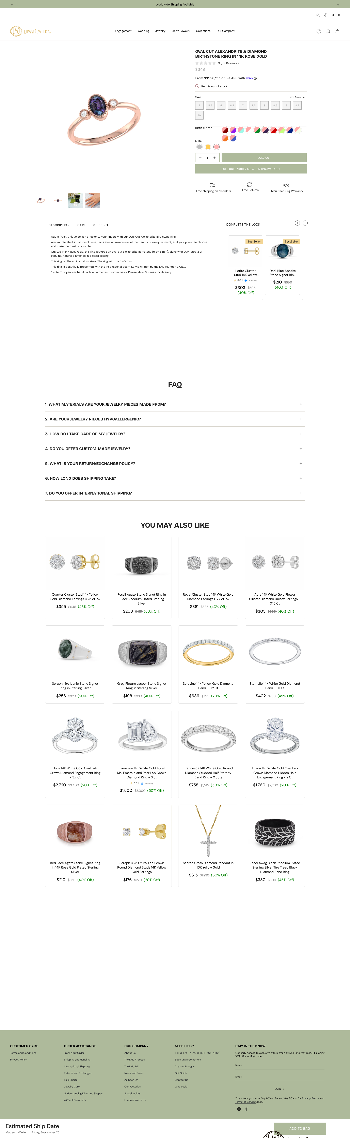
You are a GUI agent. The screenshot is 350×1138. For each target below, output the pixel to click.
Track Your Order (74, 1053)
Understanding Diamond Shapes (83, 1093)
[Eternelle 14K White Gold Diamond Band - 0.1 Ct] (275, 652)
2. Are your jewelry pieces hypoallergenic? (93, 419)
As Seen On (131, 1080)
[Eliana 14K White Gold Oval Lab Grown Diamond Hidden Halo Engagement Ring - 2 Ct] (275, 737)
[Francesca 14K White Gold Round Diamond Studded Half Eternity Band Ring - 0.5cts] (208, 737)
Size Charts (71, 1080)
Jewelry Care (72, 1086)
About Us (130, 1053)
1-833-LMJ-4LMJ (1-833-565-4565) (197, 1053)
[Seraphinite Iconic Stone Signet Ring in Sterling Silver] (75, 652)
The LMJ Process (134, 1059)
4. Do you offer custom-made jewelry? (87, 448)
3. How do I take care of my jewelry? (85, 433)
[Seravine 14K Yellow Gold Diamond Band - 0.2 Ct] (208, 652)
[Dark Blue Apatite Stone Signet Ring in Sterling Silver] (282, 251)
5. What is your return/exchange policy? (90, 463)
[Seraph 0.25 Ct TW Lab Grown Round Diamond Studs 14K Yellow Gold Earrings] (142, 832)
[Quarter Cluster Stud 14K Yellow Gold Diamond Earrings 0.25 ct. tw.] (75, 563)
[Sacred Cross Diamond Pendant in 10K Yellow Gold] (208, 832)
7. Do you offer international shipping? (88, 493)
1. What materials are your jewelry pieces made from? (105, 404)
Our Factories (132, 1086)
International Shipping (77, 1066)
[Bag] (337, 31)
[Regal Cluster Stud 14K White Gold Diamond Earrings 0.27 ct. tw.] (208, 563)
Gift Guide (181, 1073)
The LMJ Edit (132, 1066)
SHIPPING (100, 225)
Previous (33, 120)
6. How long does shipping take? (80, 478)
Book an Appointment (188, 1059)
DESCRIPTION (59, 225)
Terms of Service (245, 1102)
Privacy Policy (18, 1059)
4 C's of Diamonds (75, 1100)
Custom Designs (185, 1066)
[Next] (338, 4)
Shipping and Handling (77, 1059)
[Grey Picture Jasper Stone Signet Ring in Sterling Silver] (142, 652)
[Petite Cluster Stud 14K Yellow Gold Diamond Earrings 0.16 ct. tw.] (245, 251)
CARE (81, 225)
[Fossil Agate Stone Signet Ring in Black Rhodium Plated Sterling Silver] (142, 563)
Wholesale (181, 1086)
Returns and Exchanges (78, 1073)
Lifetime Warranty (135, 1100)
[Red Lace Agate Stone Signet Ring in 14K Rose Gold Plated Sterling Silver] (75, 832)
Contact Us (181, 1080)
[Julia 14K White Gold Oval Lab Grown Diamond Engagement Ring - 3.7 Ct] (75, 737)
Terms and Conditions (23, 1053)
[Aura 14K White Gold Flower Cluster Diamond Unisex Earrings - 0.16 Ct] (275, 563)
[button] (123, 31)
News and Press (134, 1073)
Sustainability (132, 1093)
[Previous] (12, 4)
